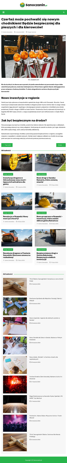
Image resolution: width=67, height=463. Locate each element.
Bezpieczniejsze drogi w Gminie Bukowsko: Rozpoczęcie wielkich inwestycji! (47, 256)
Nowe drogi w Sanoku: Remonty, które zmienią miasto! (47, 180)
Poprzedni (8, 145)
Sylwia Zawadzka (7, 32)
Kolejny (60, 145)
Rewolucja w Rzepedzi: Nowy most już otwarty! (15, 217)
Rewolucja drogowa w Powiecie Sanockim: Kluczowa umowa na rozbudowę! (16, 255)
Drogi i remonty (32, 32)
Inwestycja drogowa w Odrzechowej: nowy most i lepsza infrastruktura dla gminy (14, 181)
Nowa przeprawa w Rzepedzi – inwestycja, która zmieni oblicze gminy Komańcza (50, 218)
